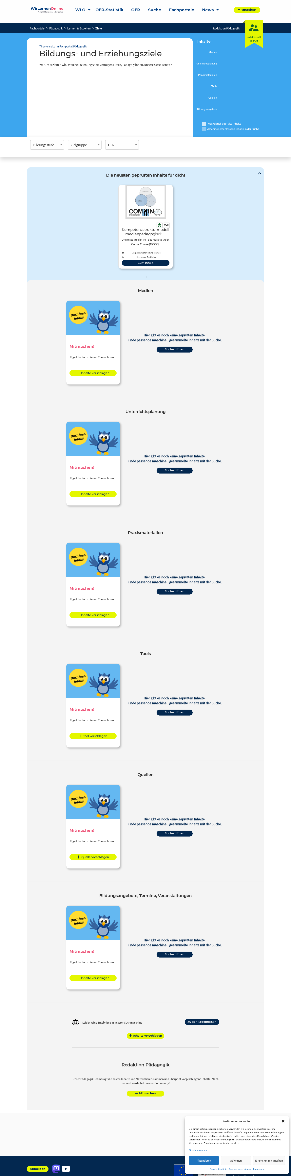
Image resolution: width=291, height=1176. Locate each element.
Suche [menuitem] (154, 10)
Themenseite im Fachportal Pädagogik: (63, 46)
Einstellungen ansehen (269, 1160)
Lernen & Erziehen (79, 28)
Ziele (98, 28)
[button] (283, 1121)
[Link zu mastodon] (56, 1169)
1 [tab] (147, 277)
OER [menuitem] (135, 10)
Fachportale (37, 28)
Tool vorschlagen (95, 736)
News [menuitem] (208, 10)
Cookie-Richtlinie (218, 1168)
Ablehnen (236, 1160)
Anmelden (37, 1169)
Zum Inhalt (145, 263)
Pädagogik (56, 28)
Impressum (258, 1168)
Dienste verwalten (198, 1150)
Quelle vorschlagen (95, 857)
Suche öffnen (174, 349)
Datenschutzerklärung (240, 1168)
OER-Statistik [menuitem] (109, 10)
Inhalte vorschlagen (95, 373)
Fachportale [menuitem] (181, 10)
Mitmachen (147, 1093)
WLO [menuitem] (80, 10)
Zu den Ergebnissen (201, 1022)
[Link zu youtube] (66, 1169)
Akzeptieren (204, 1160)
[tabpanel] (145, 227)
